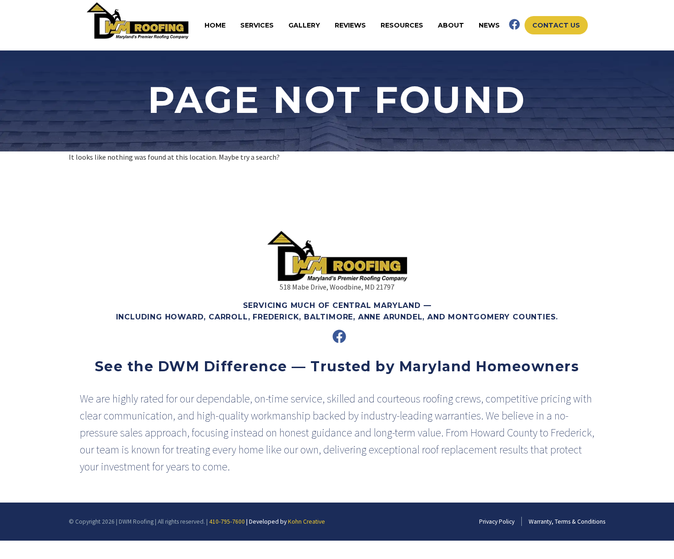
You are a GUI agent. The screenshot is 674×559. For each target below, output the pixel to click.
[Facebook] (514, 24)
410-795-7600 (227, 521)
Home (215, 25)
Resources (402, 25)
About (451, 25)
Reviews (350, 25)
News (489, 25)
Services (257, 25)
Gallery (304, 25)
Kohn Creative (306, 521)
